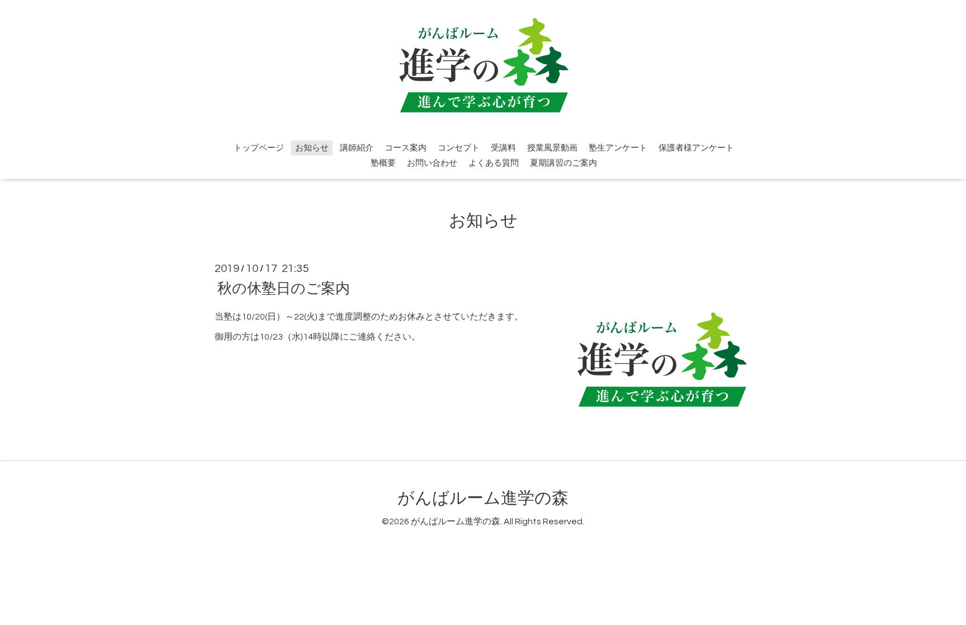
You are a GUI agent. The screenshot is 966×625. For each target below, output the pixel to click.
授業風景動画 (552, 148)
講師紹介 (356, 148)
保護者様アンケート (696, 148)
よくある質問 (493, 163)
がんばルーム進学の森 (483, 498)
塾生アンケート (618, 148)
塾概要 (383, 163)
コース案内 (406, 148)
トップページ (259, 148)
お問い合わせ (432, 163)
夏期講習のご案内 (563, 163)
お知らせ (312, 148)
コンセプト (459, 148)
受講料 (503, 148)
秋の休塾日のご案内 (283, 288)
